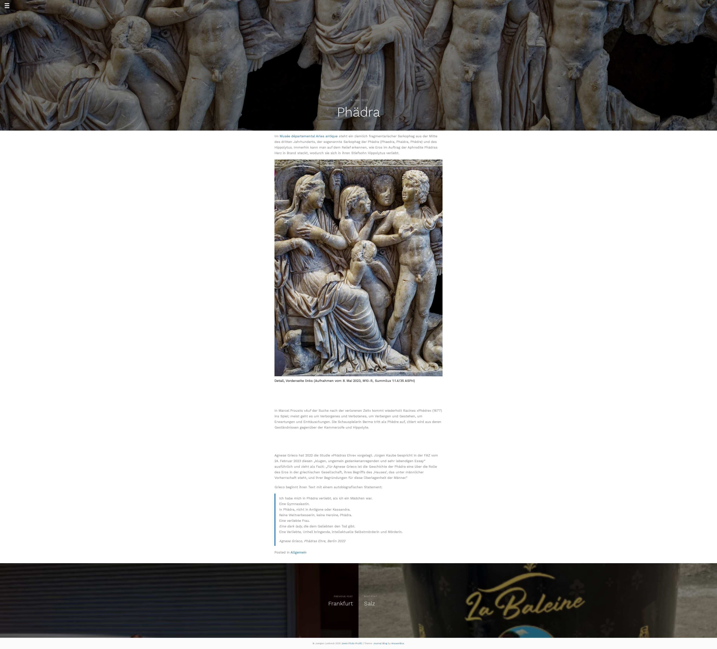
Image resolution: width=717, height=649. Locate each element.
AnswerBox (397, 643)
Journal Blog (380, 643)
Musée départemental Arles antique (309, 136)
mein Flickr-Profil (351, 643)
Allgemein (299, 552)
